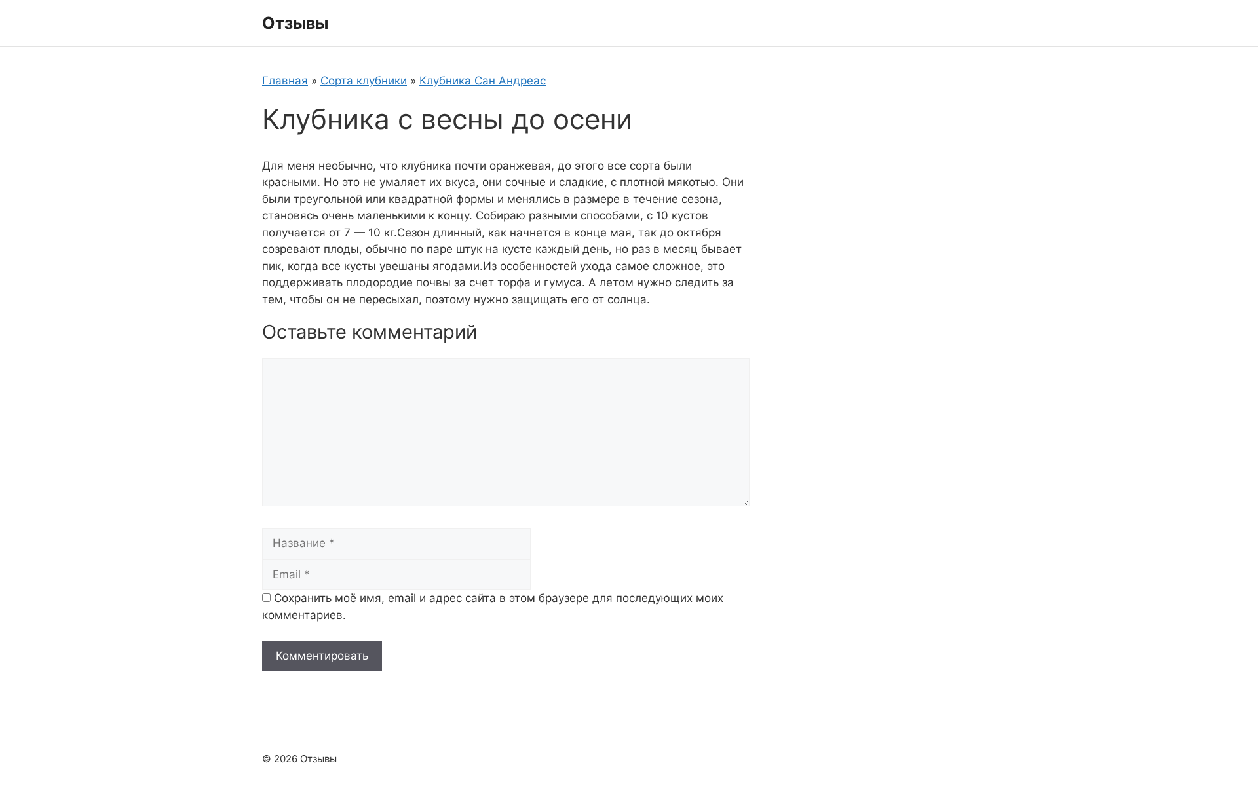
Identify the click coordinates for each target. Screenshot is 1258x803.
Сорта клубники (363, 80)
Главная (285, 80)
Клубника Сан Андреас (482, 80)
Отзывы (295, 23)
